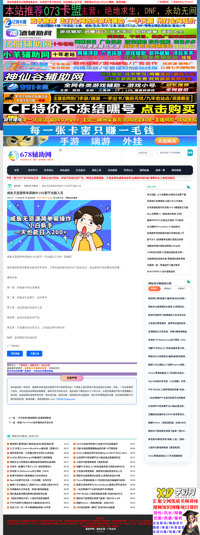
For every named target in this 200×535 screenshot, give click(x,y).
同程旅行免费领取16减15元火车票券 (165, 201)
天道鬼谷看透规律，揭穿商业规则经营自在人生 (168, 323)
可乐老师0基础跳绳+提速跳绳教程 (34, 418)
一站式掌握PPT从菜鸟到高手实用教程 (166, 398)
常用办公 (128, 170)
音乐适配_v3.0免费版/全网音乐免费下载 (166, 194)
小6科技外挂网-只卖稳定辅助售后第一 (165, 252)
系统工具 (96, 170)
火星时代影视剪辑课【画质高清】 (164, 447)
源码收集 (144, 170)
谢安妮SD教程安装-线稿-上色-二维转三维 (168, 439)
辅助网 (17, 186)
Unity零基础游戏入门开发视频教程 (165, 456)
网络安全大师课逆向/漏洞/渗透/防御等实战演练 (168, 356)
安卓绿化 (48, 170)
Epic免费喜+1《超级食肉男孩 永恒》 (165, 214)
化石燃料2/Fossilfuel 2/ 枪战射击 (163, 226)
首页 (16, 170)
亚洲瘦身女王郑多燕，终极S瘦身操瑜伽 (167, 331)
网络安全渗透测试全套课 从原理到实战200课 (168, 306)
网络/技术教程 (31, 186)
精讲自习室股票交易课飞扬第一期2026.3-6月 (168, 431)
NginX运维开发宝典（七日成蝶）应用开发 (168, 381)
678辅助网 (19, 198)
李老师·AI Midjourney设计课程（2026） (168, 340)
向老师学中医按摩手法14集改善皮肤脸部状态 (168, 406)
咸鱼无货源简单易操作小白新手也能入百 (35, 193)
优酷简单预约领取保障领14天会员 (163, 246)
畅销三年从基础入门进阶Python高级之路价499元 (168, 364)
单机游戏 (64, 170)
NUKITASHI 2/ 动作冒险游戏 (161, 271)
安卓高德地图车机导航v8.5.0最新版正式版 (167, 207)
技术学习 (33, 170)
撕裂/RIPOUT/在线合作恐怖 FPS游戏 (165, 220)
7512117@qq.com (65, 399)
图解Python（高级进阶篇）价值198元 (167, 422)
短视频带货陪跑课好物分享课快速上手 (165, 233)
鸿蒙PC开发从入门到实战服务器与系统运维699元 (168, 348)
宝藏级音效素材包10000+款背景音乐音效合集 (168, 414)
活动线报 (112, 170)
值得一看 (160, 170)
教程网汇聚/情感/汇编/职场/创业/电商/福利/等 (168, 298)
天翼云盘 (34, 353)
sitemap (100, 531)
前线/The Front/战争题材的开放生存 (35, 422)
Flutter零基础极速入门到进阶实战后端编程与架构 (168, 373)
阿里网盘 (15, 353)
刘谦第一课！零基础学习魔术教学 (163, 265)
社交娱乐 (80, 170)
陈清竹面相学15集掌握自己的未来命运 (167, 315)
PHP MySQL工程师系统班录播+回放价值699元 (168, 389)
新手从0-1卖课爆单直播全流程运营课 (165, 239)
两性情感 (176, 170)
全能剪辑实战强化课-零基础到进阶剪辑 (166, 258)
